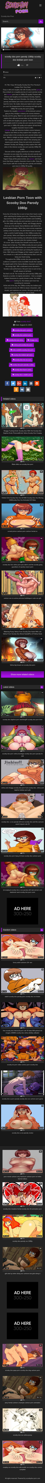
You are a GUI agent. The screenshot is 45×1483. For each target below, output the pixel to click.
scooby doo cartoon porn (23, 335)
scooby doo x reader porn (23, 374)
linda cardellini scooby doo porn (22, 350)
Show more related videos (22, 674)
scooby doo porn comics (23, 330)
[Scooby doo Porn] (18, 8)
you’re (12, 281)
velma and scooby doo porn (23, 345)
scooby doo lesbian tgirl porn (22, 355)
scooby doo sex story (16, 340)
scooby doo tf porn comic (23, 369)
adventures (21, 111)
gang (38, 89)
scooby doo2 (26, 321)
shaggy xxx (33, 340)
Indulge (7, 130)
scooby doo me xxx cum (23, 360)
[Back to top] (38, 1477)
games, (32, 159)
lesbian (9, 94)
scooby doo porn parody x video (23, 365)
